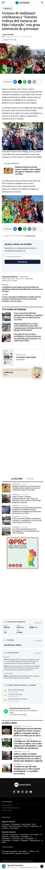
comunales (24, 277)
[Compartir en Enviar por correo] (29, 82)
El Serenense (14, 834)
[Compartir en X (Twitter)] (20, 82)
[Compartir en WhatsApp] (25, 82)
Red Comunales (9, 34)
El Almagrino (6, 824)
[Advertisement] (22, 402)
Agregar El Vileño (8, 39)
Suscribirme (22, 262)
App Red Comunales (22, 853)
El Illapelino (24, 840)
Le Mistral (32, 851)
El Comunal (5, 834)
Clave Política (23, 851)
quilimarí (29, 279)
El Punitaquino (29, 838)
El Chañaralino (15, 824)
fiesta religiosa (9, 279)
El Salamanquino (34, 840)
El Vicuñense (35, 834)
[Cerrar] (41, 866)
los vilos (20, 279)
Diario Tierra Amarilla (15, 826)
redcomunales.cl (7, 805)
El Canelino (15, 840)
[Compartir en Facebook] (15, 82)
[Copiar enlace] (34, 82)
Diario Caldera (26, 824)
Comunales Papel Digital (9, 851)
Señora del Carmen (10, 281)
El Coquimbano (25, 834)
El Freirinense (14, 828)
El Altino (26, 826)
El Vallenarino (34, 826)
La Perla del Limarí (17, 838)
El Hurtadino (25, 836)
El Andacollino (14, 836)
